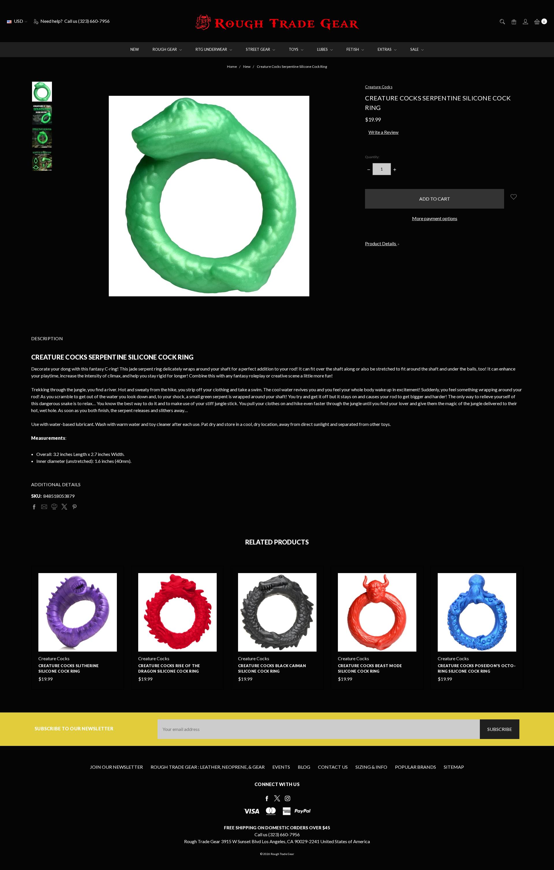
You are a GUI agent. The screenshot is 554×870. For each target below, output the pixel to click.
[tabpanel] (78, 628)
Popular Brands (415, 767)
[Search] (502, 21)
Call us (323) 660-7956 (277, 834)
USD (18, 21)
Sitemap (454, 767)
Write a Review (383, 132)
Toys (294, 49)
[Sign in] (525, 21)
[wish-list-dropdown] (513, 197)
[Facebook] (34, 507)
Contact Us (333, 767)
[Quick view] (113, 576)
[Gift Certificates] (513, 21)
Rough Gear (165, 49)
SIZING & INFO (371, 767)
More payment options (434, 218)
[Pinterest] (74, 507)
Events (281, 767)
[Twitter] (64, 507)
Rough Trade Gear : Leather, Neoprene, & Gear (208, 767)
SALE (415, 49)
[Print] (54, 507)
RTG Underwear (212, 49)
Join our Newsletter (116, 767)
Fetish (353, 49)
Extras (385, 49)
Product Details (381, 243)
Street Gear (258, 49)
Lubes (323, 49)
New (134, 49)
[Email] (44, 507)
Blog (304, 767)
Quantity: (372, 157)
